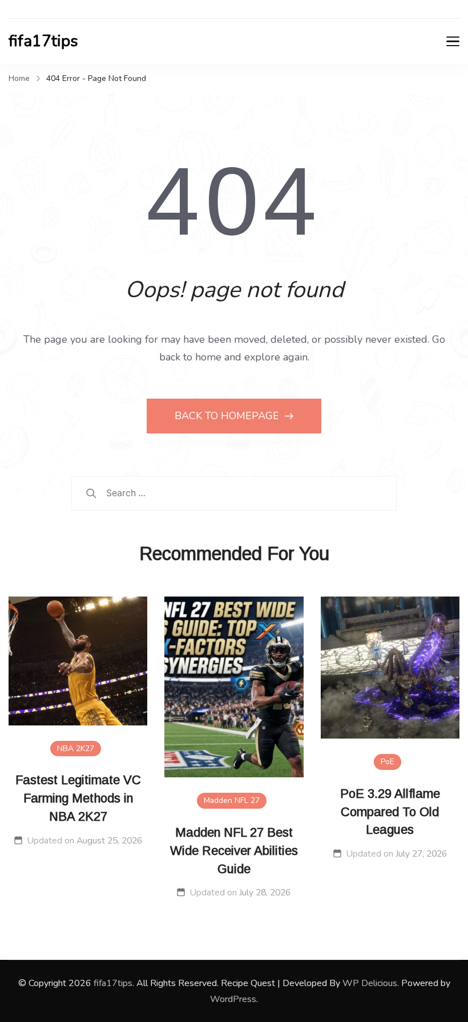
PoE (387, 761)
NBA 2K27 (75, 748)
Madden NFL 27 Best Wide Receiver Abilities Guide (234, 850)
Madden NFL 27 (232, 800)
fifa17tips (43, 41)
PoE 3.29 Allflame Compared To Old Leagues (390, 811)
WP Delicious (369, 983)
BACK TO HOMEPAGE (228, 416)
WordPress (233, 999)
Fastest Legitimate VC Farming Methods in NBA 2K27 (78, 798)
